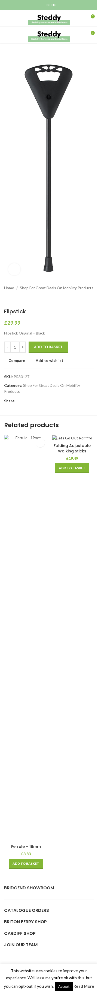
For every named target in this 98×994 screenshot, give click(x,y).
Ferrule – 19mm (26, 846)
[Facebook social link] (19, 401)
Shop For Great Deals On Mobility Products (56, 287)
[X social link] (25, 401)
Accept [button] (63, 986)
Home (9, 287)
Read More (84, 986)
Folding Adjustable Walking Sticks (72, 448)
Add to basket (48, 347)
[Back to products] (14, 299)
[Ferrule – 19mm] (26, 638)
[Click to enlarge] (14, 269)
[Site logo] (49, 18)
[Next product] (20, 299)
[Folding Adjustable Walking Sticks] (72, 438)
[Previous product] (7, 299)
